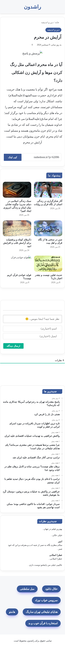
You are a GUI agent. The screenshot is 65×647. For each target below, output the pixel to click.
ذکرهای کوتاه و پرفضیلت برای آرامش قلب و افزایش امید (17, 242)
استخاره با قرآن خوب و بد (43, 623)
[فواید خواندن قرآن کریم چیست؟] (17, 264)
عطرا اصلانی (55, 555)
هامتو (12, 611)
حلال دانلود (51, 588)
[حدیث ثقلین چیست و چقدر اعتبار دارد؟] (48, 264)
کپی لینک (12, 157)
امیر (60, 541)
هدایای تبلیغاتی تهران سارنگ (42, 611)
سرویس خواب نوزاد (46, 600)
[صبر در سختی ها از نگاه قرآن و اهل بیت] (48, 228)
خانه (57, 22)
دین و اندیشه (47, 22)
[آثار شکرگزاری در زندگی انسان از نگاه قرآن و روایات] (48, 190)
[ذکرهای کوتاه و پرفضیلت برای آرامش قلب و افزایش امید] (17, 228)
